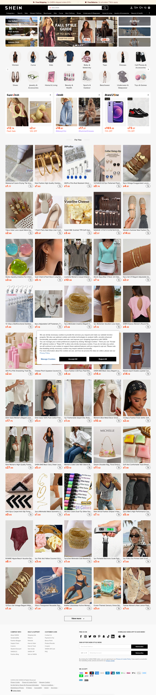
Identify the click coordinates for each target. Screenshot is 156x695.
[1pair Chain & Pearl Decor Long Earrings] (48, 257)
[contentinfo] (113, 674)
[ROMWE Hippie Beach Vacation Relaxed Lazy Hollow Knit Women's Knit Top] (19, 538)
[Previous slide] (41, 31)
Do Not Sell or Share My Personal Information (25, 685)
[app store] (119, 637)
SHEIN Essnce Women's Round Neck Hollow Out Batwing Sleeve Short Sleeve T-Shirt (137, 324)
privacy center (110, 660)
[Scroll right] (149, 13)
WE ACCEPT (83, 669)
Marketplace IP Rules (17, 688)
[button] (145, 7)
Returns (30, 638)
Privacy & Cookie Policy (123, 659)
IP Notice (29, 688)
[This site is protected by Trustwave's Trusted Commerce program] (81, 680)
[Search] (105, 8)
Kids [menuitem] (55, 13)
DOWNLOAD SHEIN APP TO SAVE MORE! (131, 632)
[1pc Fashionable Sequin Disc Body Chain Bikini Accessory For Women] (78, 398)
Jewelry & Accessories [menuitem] (121, 13)
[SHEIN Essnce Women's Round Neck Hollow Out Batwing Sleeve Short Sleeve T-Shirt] (137, 304)
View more (76, 618)
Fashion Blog (15, 654)
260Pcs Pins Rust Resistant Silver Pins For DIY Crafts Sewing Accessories (78, 183)
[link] (39, 2)
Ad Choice (54, 688)
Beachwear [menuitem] (48, 13)
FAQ (46, 651)
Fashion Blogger (16, 640)
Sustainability (15, 638)
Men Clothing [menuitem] (69, 13)
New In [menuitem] (20, 13)
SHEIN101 (14, 651)
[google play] (124, 637)
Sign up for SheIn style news (90, 642)
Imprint (46, 688)
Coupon (47, 646)
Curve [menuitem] (61, 13)
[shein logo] (13, 8)
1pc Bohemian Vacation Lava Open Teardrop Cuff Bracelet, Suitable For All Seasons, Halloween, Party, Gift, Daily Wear (107, 324)
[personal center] (131, 7)
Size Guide (31, 649)
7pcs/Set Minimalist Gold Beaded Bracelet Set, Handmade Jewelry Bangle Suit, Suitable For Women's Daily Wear (78, 558)
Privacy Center (15, 682)
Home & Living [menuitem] (107, 13)
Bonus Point (48, 640)
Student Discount (16, 649)
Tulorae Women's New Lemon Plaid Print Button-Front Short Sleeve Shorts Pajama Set (137, 605)
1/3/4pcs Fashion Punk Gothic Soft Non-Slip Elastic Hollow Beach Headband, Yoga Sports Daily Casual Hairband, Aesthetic (137, 418)
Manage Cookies (44, 682)
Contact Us (48, 635)
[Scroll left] (146, 13)
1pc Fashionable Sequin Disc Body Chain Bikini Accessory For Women (78, 418)
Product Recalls (50, 643)
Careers (13, 646)
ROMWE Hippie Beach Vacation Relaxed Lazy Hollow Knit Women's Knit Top (19, 558)
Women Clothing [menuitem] (35, 13)
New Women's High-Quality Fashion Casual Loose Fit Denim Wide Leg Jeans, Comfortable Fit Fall (19, 464)
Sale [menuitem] (26, 13)
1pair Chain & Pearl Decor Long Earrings (48, 277)
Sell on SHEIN (32, 654)
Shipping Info (32, 635)
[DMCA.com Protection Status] (86, 680)
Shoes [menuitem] (79, 13)
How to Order (32, 643)
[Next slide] (114, 31)
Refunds (30, 640)
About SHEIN (15, 635)
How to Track (32, 646)
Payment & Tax (49, 638)
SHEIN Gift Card (50, 649)
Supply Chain (15, 643)
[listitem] (19, 166)
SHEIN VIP (31, 651)
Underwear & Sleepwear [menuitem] (91, 13)
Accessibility (38, 688)
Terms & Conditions (47, 685)
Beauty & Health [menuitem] (137, 13)
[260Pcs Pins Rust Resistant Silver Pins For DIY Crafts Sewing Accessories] (78, 163)
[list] (97, 636)
